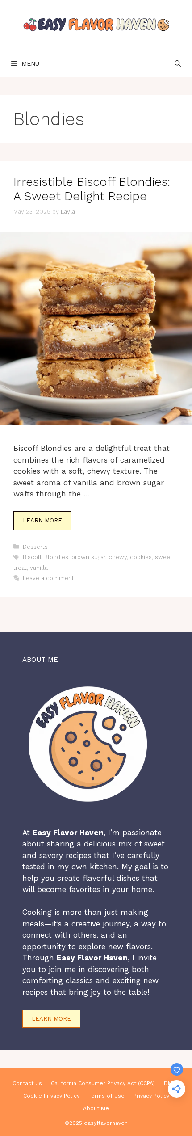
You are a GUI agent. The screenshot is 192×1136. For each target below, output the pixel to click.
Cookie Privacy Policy (51, 1096)
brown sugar (88, 557)
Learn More (42, 520)
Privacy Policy (151, 1096)
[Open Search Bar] (177, 63)
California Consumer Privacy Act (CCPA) (103, 1083)
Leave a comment (48, 578)
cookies (141, 557)
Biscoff (32, 557)
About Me (96, 1108)
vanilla (39, 567)
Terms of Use (106, 1096)
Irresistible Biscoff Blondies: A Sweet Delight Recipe (91, 189)
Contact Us (27, 1083)
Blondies (56, 557)
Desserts (35, 546)
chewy (118, 557)
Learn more (51, 1018)
